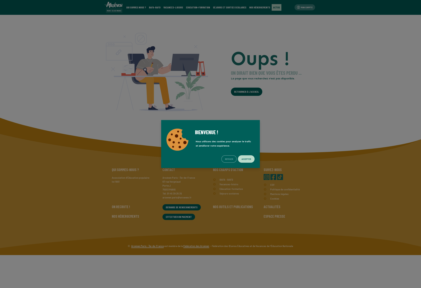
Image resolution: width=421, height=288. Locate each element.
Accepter (246, 159)
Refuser (229, 159)
